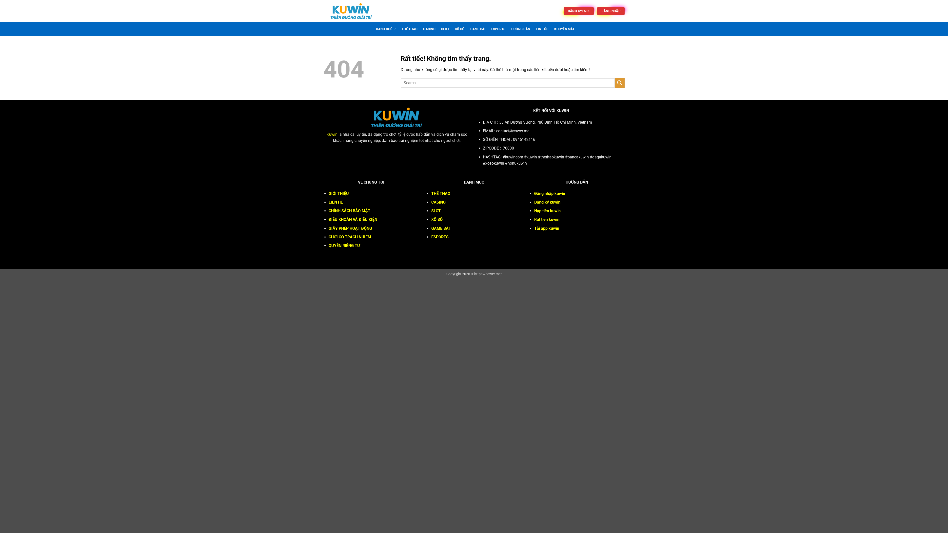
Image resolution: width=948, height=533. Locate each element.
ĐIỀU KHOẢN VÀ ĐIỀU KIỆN (353, 219)
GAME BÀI (478, 29)
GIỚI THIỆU (339, 193)
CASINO (429, 29)
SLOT (445, 29)
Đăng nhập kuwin (549, 193)
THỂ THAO (409, 29)
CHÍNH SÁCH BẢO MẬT (349, 211)
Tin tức (542, 29)
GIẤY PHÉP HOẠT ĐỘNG (350, 228)
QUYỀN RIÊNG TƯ (344, 245)
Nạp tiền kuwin (547, 211)
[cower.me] (351, 11)
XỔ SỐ (459, 29)
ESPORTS (498, 29)
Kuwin (332, 134)
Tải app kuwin (546, 228)
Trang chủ (383, 29)
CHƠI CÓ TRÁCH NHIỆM (350, 237)
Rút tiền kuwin (546, 219)
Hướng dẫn (520, 29)
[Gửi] (620, 83)
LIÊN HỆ (336, 202)
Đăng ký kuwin (547, 202)
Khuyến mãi (564, 29)
